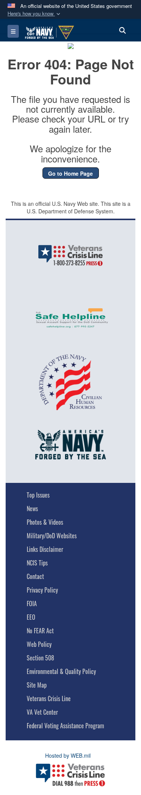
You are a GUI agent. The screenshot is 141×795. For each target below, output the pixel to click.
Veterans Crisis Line (49, 698)
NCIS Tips (37, 562)
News (32, 508)
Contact (35, 576)
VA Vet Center (42, 712)
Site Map (37, 684)
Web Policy (39, 644)
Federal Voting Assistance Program (65, 725)
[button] (35, 14)
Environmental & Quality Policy (61, 671)
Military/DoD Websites (52, 535)
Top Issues (38, 494)
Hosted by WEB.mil (68, 755)
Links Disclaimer (45, 549)
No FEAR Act (40, 630)
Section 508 (40, 657)
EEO (31, 617)
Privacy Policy (42, 589)
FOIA (32, 603)
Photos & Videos (45, 522)
